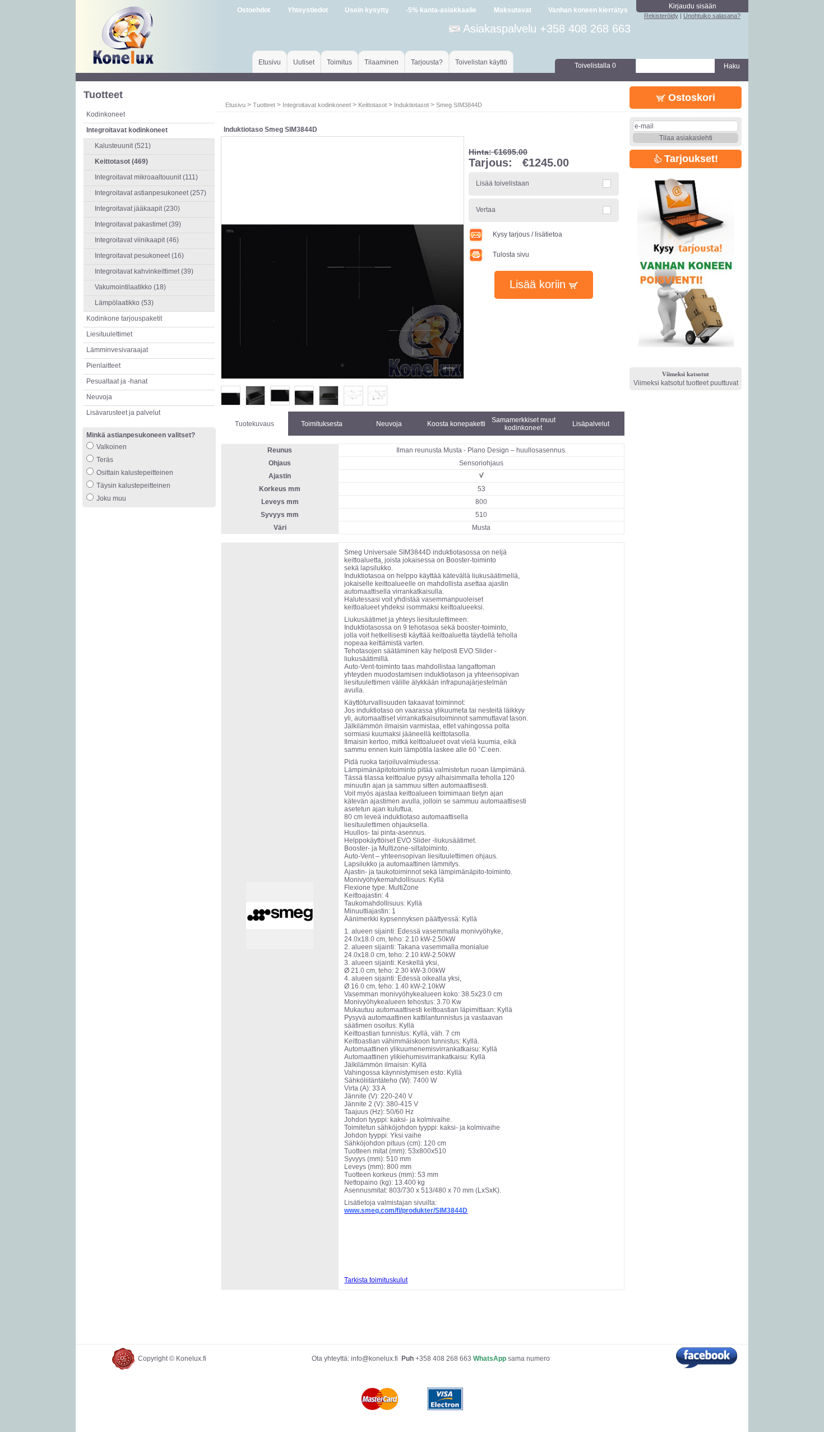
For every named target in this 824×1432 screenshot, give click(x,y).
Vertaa (486, 210)
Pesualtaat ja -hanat (116, 381)
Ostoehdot (253, 10)
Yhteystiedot (308, 10)
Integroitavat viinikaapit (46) (137, 240)
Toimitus (339, 62)
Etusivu (269, 62)
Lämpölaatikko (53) (124, 303)
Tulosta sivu (511, 254)
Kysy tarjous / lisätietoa (527, 234)
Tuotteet (264, 104)
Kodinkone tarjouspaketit (124, 318)
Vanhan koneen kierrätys (588, 10)
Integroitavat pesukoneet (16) (139, 256)
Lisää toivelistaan (502, 183)
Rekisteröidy (661, 15)
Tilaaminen (381, 62)
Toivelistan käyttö (481, 62)
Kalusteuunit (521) (123, 146)
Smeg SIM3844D (459, 104)
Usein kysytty (367, 10)
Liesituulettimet (109, 334)
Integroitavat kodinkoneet (317, 104)
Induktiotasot (411, 104)
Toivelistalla (595, 66)
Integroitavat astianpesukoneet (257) (150, 193)
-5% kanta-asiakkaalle (441, 10)
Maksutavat (512, 10)
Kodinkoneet (105, 114)
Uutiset (303, 62)
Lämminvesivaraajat (117, 350)
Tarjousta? (427, 62)
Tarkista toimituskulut (376, 1280)
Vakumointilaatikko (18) (130, 287)
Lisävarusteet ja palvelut (123, 413)
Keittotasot (372, 104)
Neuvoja (99, 397)
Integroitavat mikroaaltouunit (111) (146, 177)
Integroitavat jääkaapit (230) (137, 209)
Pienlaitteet (103, 365)
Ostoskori (690, 97)
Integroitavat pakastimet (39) (138, 224)
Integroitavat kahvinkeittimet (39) (144, 271)
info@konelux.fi (374, 1358)
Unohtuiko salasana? (711, 15)
